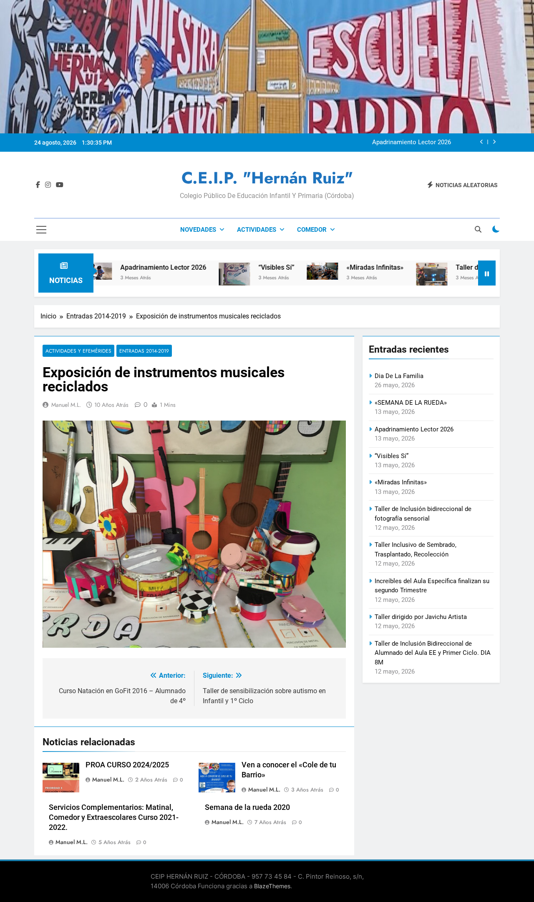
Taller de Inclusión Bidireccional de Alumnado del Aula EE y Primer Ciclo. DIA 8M (433, 653)
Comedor (312, 229)
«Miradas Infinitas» (340, 267)
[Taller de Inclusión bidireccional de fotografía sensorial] (397, 279)
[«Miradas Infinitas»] (287, 271)
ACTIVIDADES (256, 229)
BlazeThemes (272, 885)
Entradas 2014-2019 (144, 350)
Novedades (198, 229)
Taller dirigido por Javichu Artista (421, 617)
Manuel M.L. (66, 405)
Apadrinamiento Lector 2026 (411, 142)
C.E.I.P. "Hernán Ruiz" (267, 178)
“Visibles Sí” (241, 267)
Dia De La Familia (399, 376)
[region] (194, 534)
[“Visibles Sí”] (199, 274)
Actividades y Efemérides (78, 350)
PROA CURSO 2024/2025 (127, 765)
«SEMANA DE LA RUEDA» (411, 402)
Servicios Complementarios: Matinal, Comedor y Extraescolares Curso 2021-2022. (114, 817)
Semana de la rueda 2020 (247, 807)
